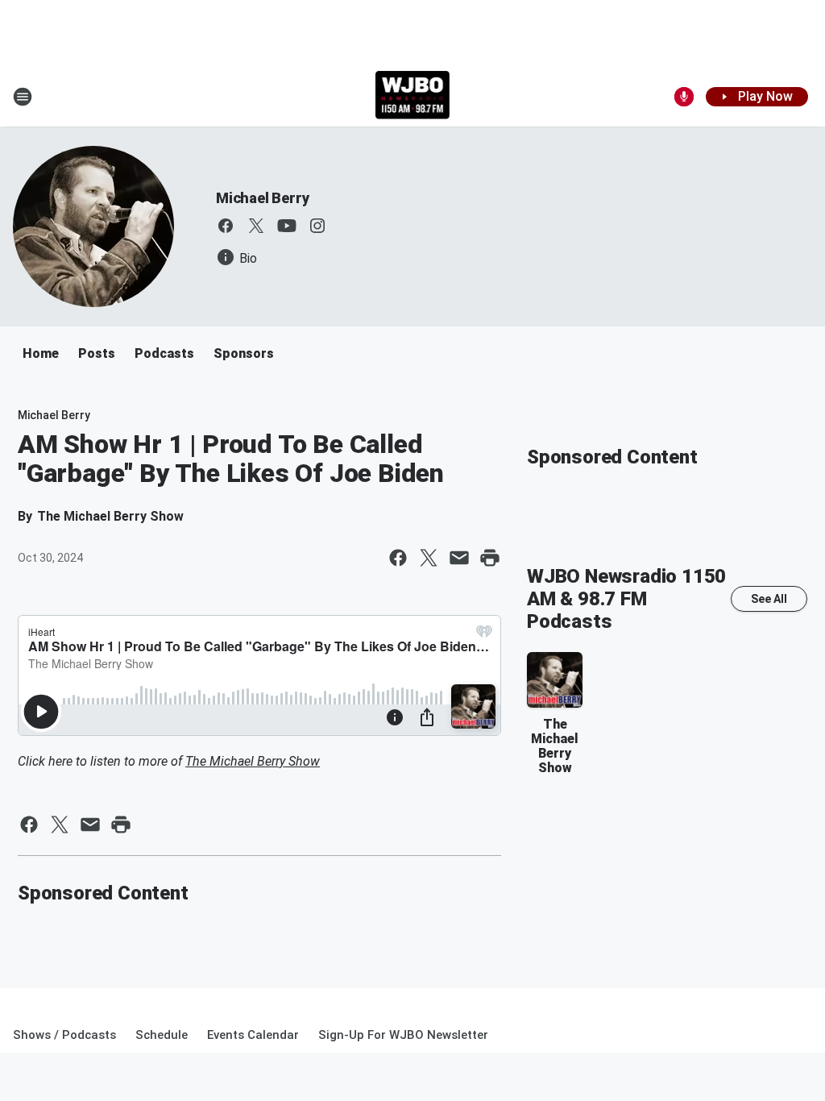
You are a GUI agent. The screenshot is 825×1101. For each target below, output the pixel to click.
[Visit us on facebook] (225, 225)
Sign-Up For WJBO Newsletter (403, 1035)
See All (769, 598)
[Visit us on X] (256, 225)
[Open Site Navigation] (22, 96)
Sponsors (244, 353)
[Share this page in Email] (459, 557)
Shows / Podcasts (64, 1035)
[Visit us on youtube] (286, 225)
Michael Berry (262, 197)
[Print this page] (490, 557)
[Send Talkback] (684, 96)
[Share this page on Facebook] (398, 557)
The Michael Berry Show (252, 761)
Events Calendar (253, 1035)
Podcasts (164, 353)
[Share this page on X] (428, 557)
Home (41, 353)
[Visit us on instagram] (317, 225)
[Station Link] (412, 97)
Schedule (161, 1035)
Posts (96, 353)
